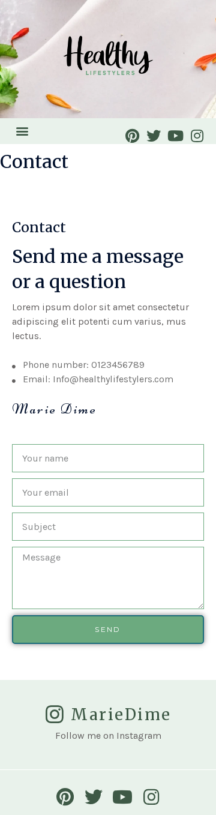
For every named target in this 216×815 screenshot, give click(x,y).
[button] (22, 131)
